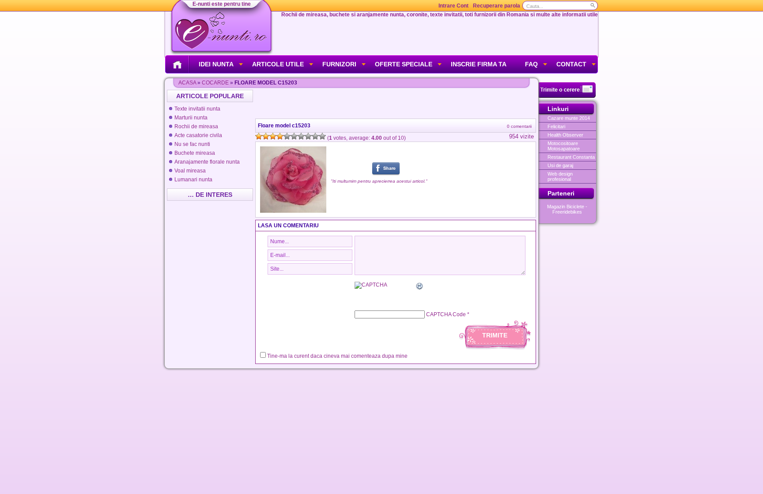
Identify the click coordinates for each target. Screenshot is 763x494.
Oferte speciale (403, 64)
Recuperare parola (496, 6)
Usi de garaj (560, 165)
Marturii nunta (191, 118)
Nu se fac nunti (192, 144)
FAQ (531, 64)
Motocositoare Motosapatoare (564, 146)
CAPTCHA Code (446, 314)
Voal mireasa (190, 171)
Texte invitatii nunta (197, 109)
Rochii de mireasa (196, 126)
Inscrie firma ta (478, 64)
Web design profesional (560, 176)
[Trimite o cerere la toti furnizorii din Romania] (567, 96)
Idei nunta (216, 64)
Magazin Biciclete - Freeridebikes (567, 209)
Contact (571, 64)
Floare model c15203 (284, 126)
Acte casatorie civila (198, 135)
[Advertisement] (396, 103)
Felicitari (556, 126)
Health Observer (565, 135)
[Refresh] (420, 287)
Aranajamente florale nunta (207, 162)
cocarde (215, 83)
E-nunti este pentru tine (222, 4)
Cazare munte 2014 (569, 118)
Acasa (187, 83)
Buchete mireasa (194, 153)
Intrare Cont (453, 6)
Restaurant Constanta (571, 157)
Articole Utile (278, 64)
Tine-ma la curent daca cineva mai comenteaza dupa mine (337, 356)
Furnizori (339, 64)
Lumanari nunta (193, 179)
